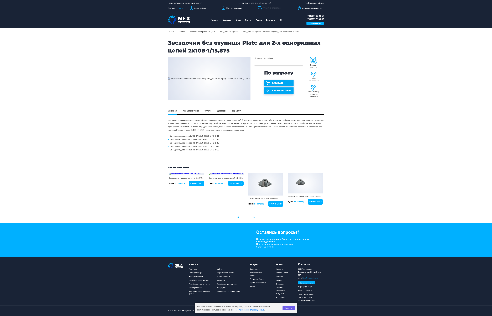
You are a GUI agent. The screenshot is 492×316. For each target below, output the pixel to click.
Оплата (279, 280)
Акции (259, 20)
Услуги (248, 20)
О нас (238, 20)
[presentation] (241, 217)
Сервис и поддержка (258, 283)
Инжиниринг (255, 269)
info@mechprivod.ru (310, 278)
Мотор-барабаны (223, 276)
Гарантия (279, 276)
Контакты (270, 20)
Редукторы (193, 269)
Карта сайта (280, 297)
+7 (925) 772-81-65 (315, 19)
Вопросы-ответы (282, 273)
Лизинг (252, 286)
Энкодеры (221, 280)
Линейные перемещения (227, 284)
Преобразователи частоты (199, 280)
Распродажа (221, 288)
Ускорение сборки (257, 279)
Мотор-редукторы (195, 273)
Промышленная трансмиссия (228, 291)
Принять (288, 308)
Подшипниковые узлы (225, 273)
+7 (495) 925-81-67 (315, 16)
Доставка (227, 20)
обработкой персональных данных (248, 310)
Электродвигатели (196, 276)
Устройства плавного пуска (199, 284)
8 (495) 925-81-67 (265, 246)
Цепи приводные (195, 288)
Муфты (219, 269)
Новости (279, 269)
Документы (280, 294)
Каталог (214, 20)
